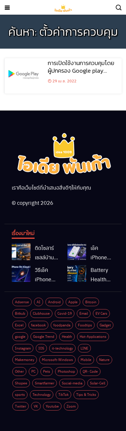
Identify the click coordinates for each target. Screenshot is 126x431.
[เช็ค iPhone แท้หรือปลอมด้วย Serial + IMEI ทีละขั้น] (76, 251)
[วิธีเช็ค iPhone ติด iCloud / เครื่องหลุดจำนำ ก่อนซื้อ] (21, 273)
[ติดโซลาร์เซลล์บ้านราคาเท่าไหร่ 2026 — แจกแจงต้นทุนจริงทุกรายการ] (21, 251)
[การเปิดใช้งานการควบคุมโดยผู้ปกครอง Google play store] (23, 75)
